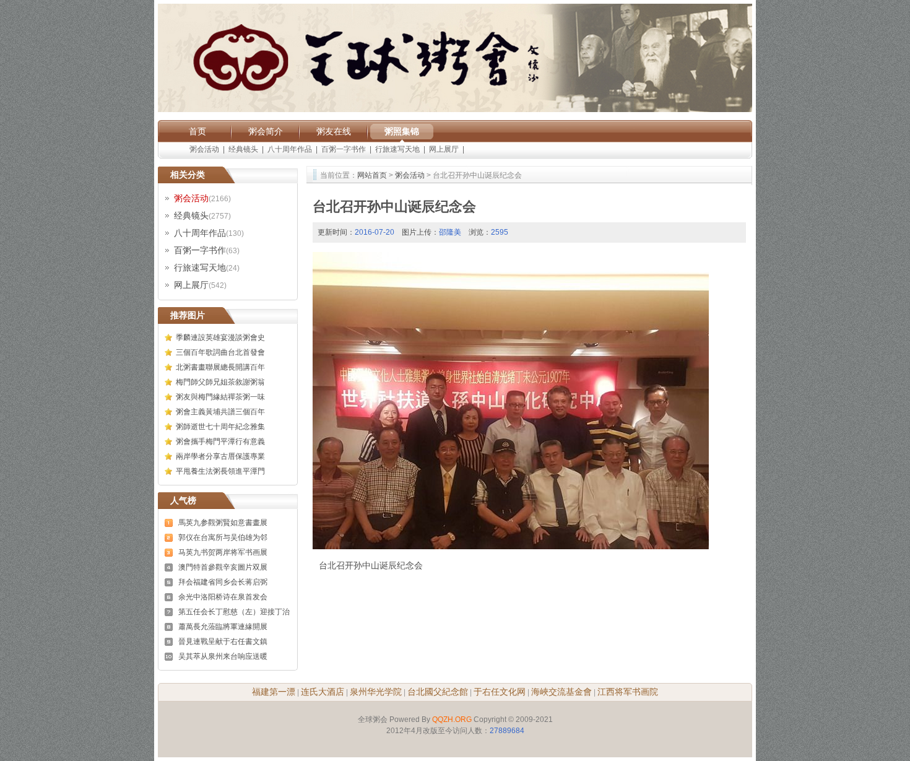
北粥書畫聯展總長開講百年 (220, 367)
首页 (197, 131)
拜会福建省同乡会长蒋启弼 (222, 582)
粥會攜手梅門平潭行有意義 (220, 441)
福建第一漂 (273, 692)
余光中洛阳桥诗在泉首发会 (222, 597)
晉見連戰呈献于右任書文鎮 (222, 641)
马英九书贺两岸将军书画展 (222, 552)
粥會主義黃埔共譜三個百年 (220, 411)
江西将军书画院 (627, 692)
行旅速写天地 (397, 149)
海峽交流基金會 (561, 692)
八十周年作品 (289, 149)
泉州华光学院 (376, 692)
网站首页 (372, 175)
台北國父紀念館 (437, 692)
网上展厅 (444, 149)
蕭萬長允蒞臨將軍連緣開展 (222, 626)
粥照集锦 (401, 131)
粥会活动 (204, 149)
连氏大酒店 (322, 692)
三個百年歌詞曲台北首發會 (220, 352)
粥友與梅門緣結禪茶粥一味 (220, 397)
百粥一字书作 (343, 149)
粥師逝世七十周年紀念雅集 (220, 426)
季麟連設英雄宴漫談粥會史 (220, 337)
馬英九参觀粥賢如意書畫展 (222, 522)
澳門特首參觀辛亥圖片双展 (222, 567)
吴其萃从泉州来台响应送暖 (222, 656)
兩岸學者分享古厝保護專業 (220, 456)
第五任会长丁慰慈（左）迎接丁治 (234, 611)
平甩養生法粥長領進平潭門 (220, 471)
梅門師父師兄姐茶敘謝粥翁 (220, 382)
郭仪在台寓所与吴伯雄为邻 (222, 537)
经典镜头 (243, 149)
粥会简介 (265, 131)
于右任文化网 (500, 692)
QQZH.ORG (452, 719)
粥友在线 (333, 131)
